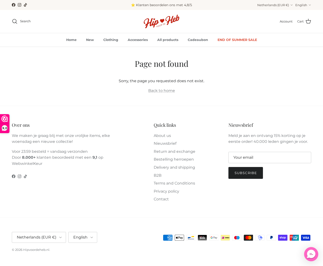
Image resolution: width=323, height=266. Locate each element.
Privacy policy (166, 191)
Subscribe (246, 173)
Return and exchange (174, 151)
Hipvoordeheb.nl (36, 250)
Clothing (110, 40)
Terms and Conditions (174, 183)
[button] (311, 254)
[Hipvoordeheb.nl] (161, 21)
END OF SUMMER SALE (237, 40)
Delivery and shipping (174, 167)
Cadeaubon (198, 40)
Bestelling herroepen (174, 159)
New (90, 40)
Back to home (161, 90)
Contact (161, 199)
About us (162, 135)
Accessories (138, 40)
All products (167, 40)
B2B (158, 175)
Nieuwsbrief (165, 143)
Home (71, 40)
